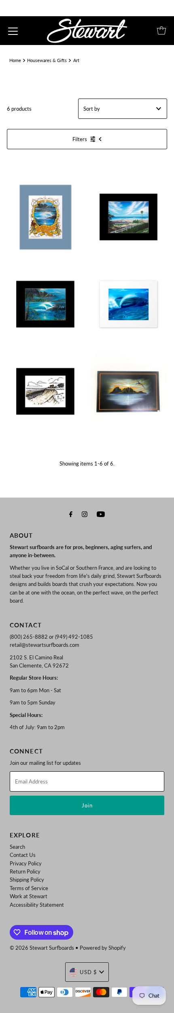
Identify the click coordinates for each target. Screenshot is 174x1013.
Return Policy (25, 871)
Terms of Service (29, 888)
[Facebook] (70, 514)
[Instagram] (84, 514)
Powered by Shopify (103, 947)
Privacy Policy (26, 863)
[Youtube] (101, 514)
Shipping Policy (27, 879)
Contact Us (23, 855)
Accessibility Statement (37, 904)
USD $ (88, 972)
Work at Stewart (28, 896)
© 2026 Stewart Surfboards (42, 947)
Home (15, 60)
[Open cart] (161, 30)
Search (17, 846)
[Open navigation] (13, 30)
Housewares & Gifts (47, 60)
